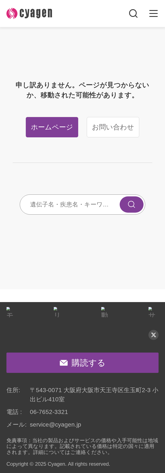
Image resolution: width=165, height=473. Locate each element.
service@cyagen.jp (55, 424)
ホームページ (52, 127)
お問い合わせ (113, 127)
